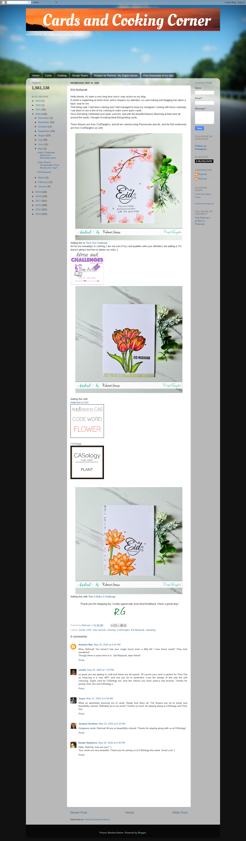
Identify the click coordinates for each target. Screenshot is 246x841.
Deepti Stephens (87, 743)
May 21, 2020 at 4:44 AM (99, 698)
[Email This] (112, 625)
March (42, 177)
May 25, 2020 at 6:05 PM (111, 743)
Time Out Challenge (96, 243)
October (42, 126)
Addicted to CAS (79, 402)
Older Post (179, 812)
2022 (38, 105)
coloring (111, 630)
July (40, 140)
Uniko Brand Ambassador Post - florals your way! (48, 165)
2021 (38, 109)
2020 (38, 114)
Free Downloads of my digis (158, 75)
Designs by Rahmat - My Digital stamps (116, 75)
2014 (38, 214)
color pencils (99, 630)
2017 (38, 201)
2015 (38, 209)
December (44, 118)
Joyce (81, 698)
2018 (38, 196)
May (40, 148)
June (41, 144)
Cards (48, 75)
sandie (82, 670)
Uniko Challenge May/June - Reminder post (46, 155)
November (44, 122)
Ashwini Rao (85, 644)
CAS (89, 630)
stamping (150, 630)
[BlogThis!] (115, 625)
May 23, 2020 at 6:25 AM (112, 723)
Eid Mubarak (137, 630)
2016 (38, 205)
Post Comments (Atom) (97, 819)
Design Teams (80, 75)
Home (35, 75)
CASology (75, 443)
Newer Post (78, 812)
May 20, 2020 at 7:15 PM (100, 670)
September (44, 131)
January (42, 186)
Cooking (61, 75)
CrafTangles (123, 630)
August (42, 135)
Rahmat (202, 174)
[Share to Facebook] (122, 625)
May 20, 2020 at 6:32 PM (107, 644)
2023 (38, 101)
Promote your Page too (204, 204)
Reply (81, 660)
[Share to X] (118, 625)
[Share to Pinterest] (125, 625)
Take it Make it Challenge (101, 596)
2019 (38, 192)
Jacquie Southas (88, 723)
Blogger (142, 832)
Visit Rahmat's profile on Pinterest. (202, 220)
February (43, 182)
